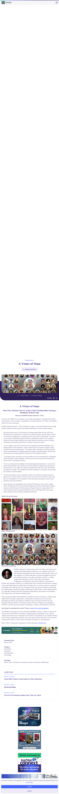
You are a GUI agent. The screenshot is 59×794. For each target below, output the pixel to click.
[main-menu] (56, 3)
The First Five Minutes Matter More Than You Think (22, 695)
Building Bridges (10, 687)
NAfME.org (42, 623)
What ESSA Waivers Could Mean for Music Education (23, 679)
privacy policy (29, 782)
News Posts (25, 395)
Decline (29, 791)
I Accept (29, 786)
